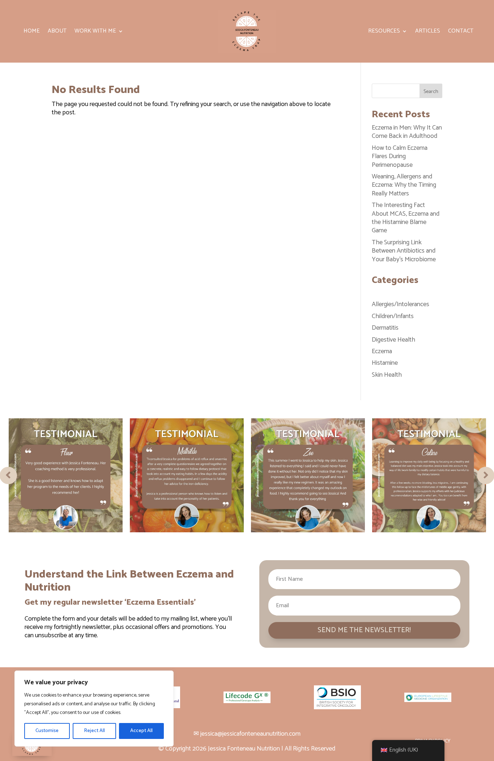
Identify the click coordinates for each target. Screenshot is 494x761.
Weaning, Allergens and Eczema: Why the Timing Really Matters (404, 185)
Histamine (385, 363)
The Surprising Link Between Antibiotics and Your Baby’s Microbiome (404, 251)
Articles (427, 32)
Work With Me (95, 32)
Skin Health (387, 374)
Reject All (94, 731)
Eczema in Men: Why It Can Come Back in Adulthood (407, 131)
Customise (47, 731)
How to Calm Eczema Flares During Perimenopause (399, 156)
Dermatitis (385, 327)
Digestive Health (393, 339)
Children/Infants (393, 316)
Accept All (141, 731)
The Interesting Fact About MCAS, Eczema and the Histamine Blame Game (405, 218)
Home (32, 32)
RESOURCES (384, 32)
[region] (94, 709)
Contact (460, 32)
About (57, 32)
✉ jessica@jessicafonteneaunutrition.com (247, 733)
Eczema (382, 351)
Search (430, 92)
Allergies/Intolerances (400, 304)
